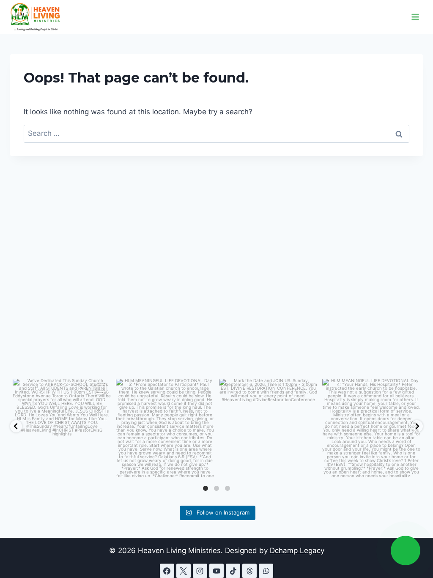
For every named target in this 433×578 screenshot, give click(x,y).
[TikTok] (233, 571)
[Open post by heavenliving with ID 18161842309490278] (268, 428)
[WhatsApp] (266, 571)
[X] (183, 571)
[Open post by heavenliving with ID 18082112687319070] (165, 428)
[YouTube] (216, 571)
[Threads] (249, 571)
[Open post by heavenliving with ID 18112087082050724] (371, 428)
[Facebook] (167, 571)
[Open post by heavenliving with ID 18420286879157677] (62, 428)
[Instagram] (200, 571)
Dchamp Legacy (297, 550)
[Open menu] (415, 16)
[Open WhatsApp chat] (405, 550)
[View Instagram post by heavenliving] (102, 466)
